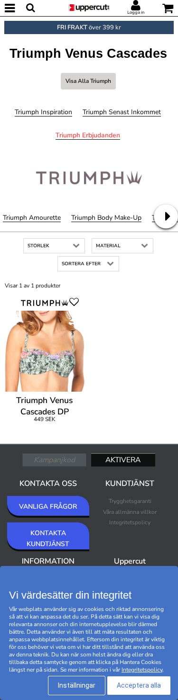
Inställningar (76, 685)
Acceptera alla (139, 685)
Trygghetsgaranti (130, 501)
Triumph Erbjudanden (88, 135)
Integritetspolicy (129, 522)
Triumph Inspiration (43, 112)
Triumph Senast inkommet (122, 112)
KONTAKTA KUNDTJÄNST (48, 538)
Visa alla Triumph (88, 81)
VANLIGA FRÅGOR (48, 506)
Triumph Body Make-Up (106, 217)
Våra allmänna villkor (130, 512)
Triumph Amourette (32, 217)
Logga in (135, 12)
